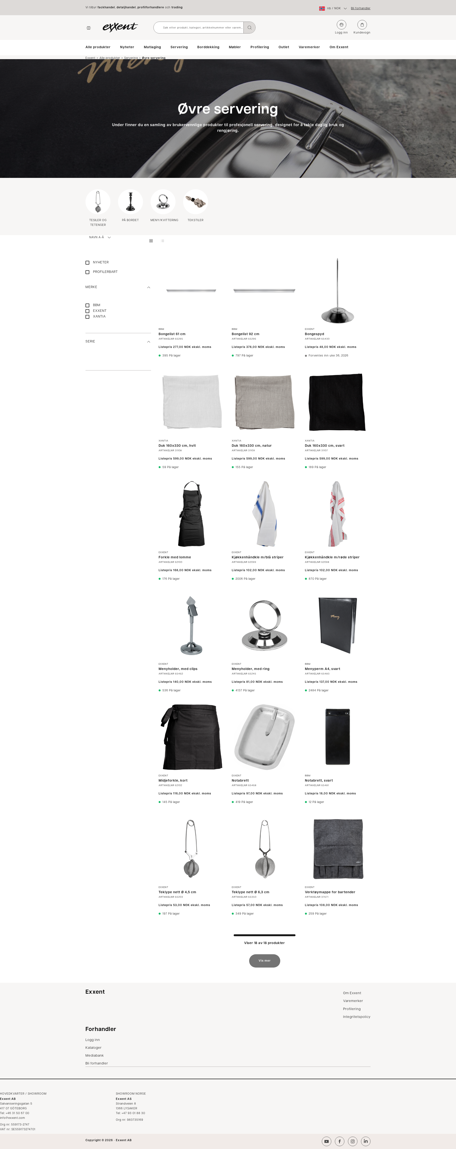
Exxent (90, 58)
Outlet (284, 47)
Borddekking (208, 47)
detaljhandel (126, 7)
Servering (179, 47)
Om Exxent (339, 47)
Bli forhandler (360, 8)
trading (177, 7)
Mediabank (95, 1056)
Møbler (235, 47)
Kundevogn (362, 32)
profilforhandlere (151, 7)
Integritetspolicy (356, 1017)
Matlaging (152, 47)
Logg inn (341, 32)
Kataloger (94, 1048)
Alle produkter (98, 47)
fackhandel (106, 7)
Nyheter (127, 47)
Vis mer (265, 960)
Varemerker (309, 47)
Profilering (260, 47)
